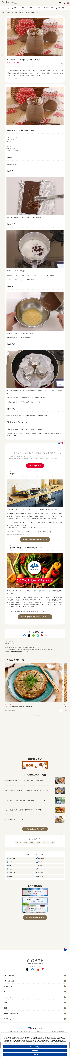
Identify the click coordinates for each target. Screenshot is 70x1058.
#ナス (52, 843)
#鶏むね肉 (18, 843)
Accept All (35, 1054)
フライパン (10, 63)
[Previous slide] (32, 715)
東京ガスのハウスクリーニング (45, 1032)
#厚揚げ (32, 843)
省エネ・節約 (49, 8)
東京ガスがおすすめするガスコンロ (34, 540)
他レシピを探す (34, 466)
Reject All (35, 1050)
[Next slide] (68, 8)
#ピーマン (45, 843)
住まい (39, 8)
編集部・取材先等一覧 (11, 1013)
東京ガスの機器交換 (58, 1032)
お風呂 (30, 8)
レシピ (7, 8)
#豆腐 (38, 843)
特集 (5, 1003)
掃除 (15, 8)
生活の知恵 (61, 8)
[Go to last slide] (2, 8)
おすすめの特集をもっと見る (35, 917)
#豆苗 (25, 843)
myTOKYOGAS (9, 1032)
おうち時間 (8, 1021)
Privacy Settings (35, 1047)
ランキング (7, 997)
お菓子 (17, 63)
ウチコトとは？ (9, 1019)
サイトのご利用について (16, 651)
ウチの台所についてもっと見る (35, 829)
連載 (5, 1008)
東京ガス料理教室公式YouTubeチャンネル (34, 617)
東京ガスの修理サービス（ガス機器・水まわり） (25, 1032)
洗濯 (23, 8)
